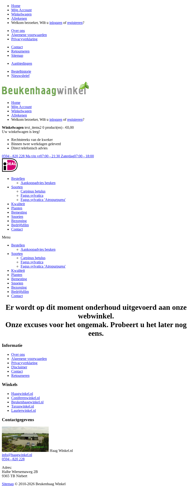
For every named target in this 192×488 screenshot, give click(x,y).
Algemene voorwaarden (29, 35)
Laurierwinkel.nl (23, 410)
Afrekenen (19, 18)
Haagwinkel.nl (22, 394)
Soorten (17, 187)
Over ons (18, 31)
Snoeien (17, 217)
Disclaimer (19, 367)
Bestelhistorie (21, 71)
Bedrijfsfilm (20, 225)
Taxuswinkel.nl (22, 406)
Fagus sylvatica (32, 195)
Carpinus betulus (33, 191)
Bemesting (19, 212)
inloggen (55, 23)
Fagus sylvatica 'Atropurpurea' (43, 200)
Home (15, 6)
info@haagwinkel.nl (17, 455)
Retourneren (20, 51)
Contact (17, 47)
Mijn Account (21, 10)
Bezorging (19, 221)
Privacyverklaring (24, 39)
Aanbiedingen (21, 63)
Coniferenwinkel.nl (25, 398)
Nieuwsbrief (20, 76)
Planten (16, 208)
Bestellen (18, 179)
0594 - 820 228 (48, 156)
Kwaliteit (18, 204)
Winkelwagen (21, 14)
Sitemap (17, 55)
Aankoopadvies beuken (38, 183)
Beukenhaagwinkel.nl (27, 402)
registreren (75, 23)
